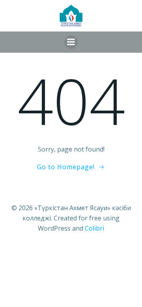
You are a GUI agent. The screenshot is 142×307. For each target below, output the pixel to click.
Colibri (94, 228)
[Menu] (71, 42)
